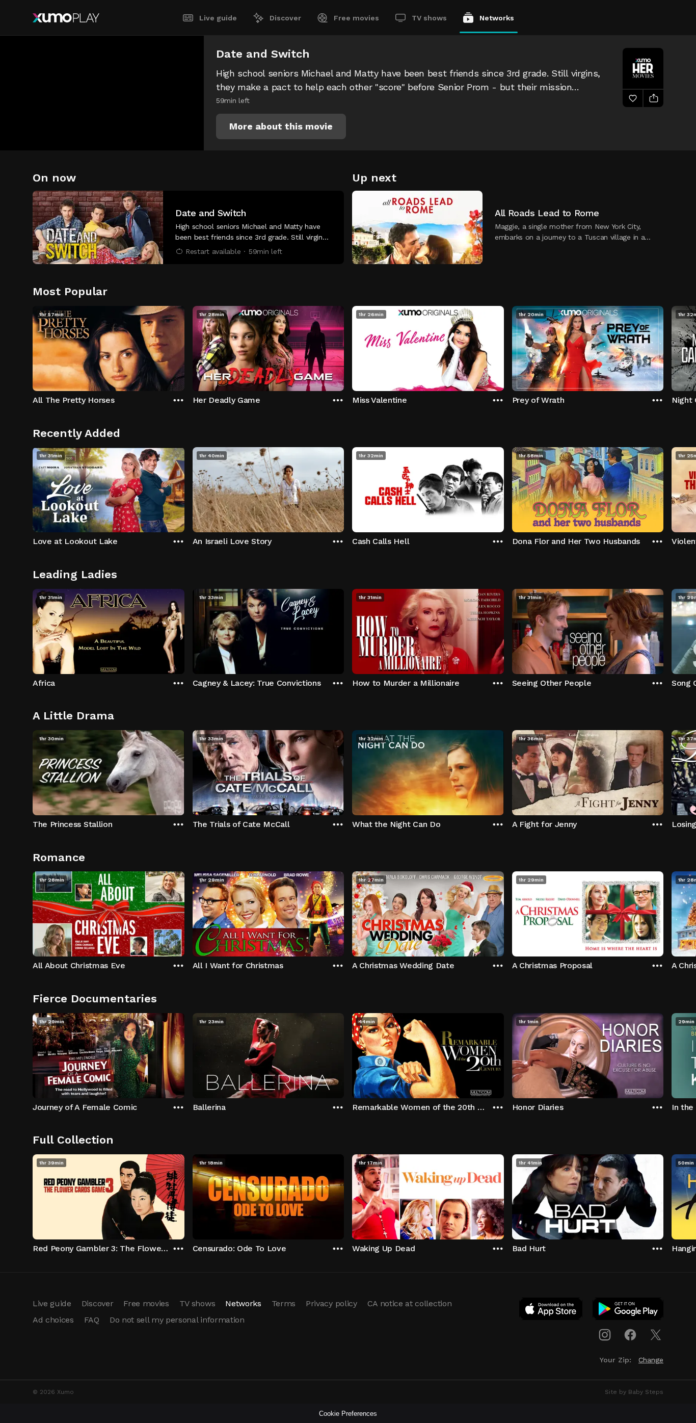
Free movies (356, 18)
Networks (496, 18)
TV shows (429, 18)
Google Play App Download (628, 1311)
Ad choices (53, 1320)
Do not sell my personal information (177, 1320)
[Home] (66, 17)
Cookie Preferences (348, 1413)
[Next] (663, 346)
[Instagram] (604, 1334)
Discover (285, 18)
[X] (655, 1334)
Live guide (218, 18)
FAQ (91, 1320)
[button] (281, 126)
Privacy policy (331, 1303)
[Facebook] (630, 1334)
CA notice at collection (409, 1303)
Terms (284, 1303)
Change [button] (650, 1360)
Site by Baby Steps (634, 1391)
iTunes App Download (551, 1311)
